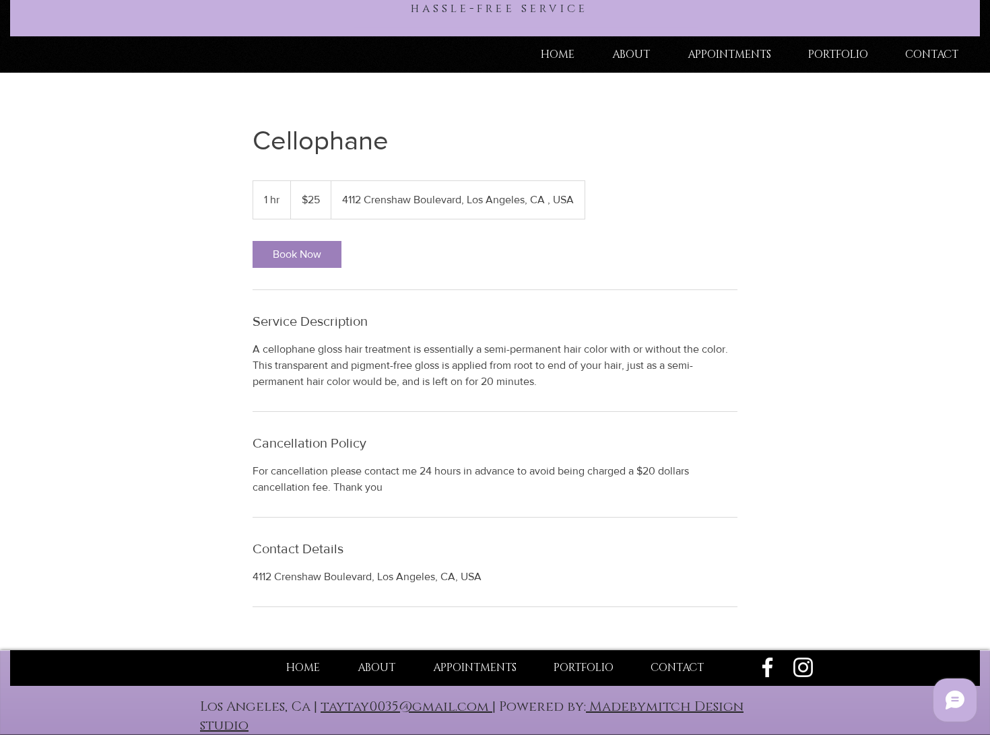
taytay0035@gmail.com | (408, 706)
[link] (297, 254)
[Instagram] (803, 667)
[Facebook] (767, 667)
